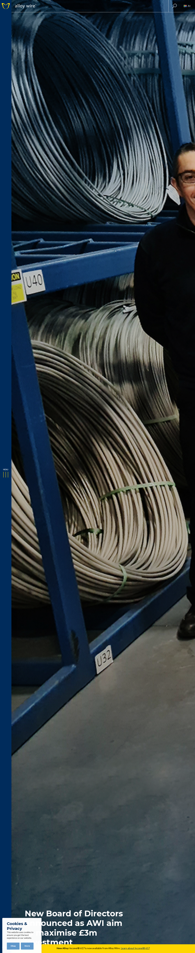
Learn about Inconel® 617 (135, 948)
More (27, 946)
